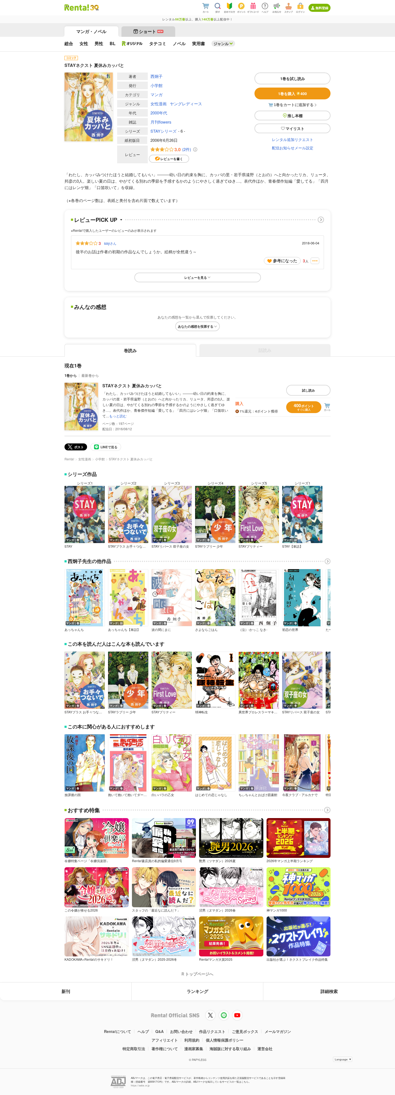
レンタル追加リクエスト (292, 139)
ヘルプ (143, 1031)
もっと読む (118, 415)
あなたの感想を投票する (195, 326)
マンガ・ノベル (91, 31)
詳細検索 (329, 991)
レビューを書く (171, 158)
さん (110, 243)
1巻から (70, 375)
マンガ (156, 94)
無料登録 (321, 7)
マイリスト (295, 128)
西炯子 (156, 76)
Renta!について (117, 1031)
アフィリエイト (165, 1040)
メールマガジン (278, 1031)
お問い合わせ (181, 1031)
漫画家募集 (193, 1048)
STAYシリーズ (163, 131)
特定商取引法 (134, 1048)
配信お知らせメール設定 (292, 147)
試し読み (308, 390)
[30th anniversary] (94, 7)
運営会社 (264, 1048)
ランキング (197, 991)
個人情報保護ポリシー (224, 1040)
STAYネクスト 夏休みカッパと (132, 385)
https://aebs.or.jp (140, 1085)
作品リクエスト (212, 1031)
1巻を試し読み (292, 78)
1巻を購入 (292, 93)
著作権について (165, 1048)
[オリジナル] (132, 43)
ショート (151, 31)
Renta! (69, 459)
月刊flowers (160, 122)
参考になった (285, 260)
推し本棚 (295, 115)
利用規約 (191, 1040)
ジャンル (221, 43)
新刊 (66, 991)
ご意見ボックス (245, 1031)
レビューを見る (195, 277)
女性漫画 (158, 103)
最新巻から (90, 375)
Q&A (159, 1031)
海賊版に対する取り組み (230, 1048)
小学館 (156, 85)
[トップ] (76, 7)
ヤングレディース (186, 103)
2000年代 (158, 112)
